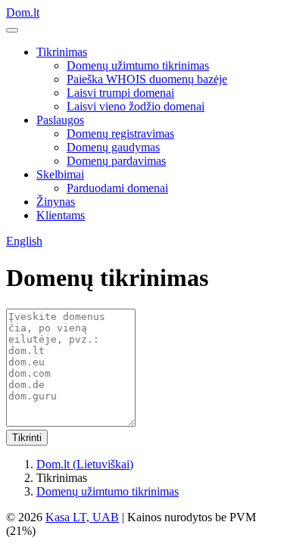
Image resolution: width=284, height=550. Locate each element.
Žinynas (55, 201)
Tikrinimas (61, 51)
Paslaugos (60, 119)
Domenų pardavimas (116, 160)
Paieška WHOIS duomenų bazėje (147, 79)
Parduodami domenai (117, 188)
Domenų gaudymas (113, 147)
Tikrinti (27, 437)
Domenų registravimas (120, 133)
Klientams (60, 215)
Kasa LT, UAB (82, 517)
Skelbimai (60, 174)
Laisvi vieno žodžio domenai (135, 106)
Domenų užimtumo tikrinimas (138, 65)
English (24, 241)
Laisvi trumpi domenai (120, 92)
